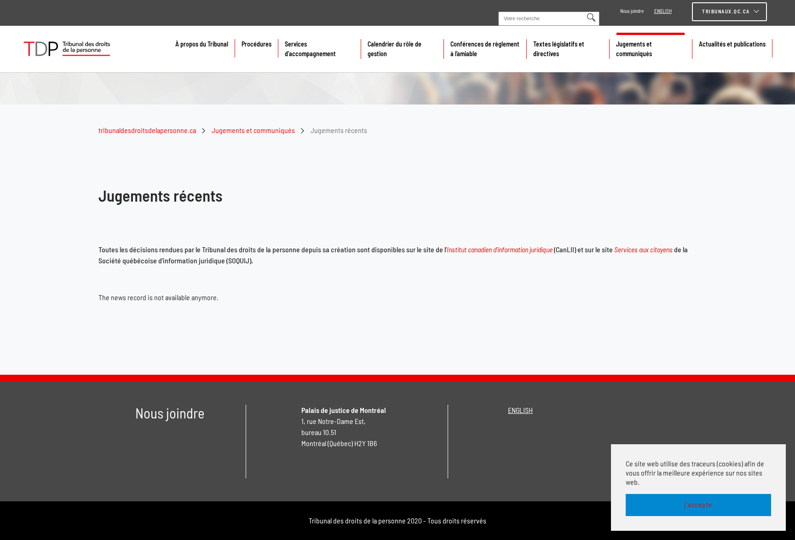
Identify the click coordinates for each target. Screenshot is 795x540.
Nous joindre (632, 11)
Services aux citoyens (643, 249)
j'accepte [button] (698, 505)
